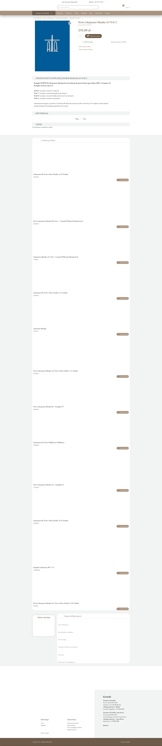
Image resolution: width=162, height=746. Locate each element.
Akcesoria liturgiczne (48, 18)
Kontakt (83, 13)
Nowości (68, 13)
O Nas (76, 13)
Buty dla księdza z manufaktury (65, 632)
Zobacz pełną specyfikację (86, 49)
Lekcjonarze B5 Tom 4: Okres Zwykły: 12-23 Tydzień (50, 174)
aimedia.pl (127, 742)
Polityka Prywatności (72, 729)
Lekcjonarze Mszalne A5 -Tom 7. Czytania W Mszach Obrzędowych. (55, 257)
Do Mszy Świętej (62, 639)
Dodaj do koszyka (94, 36)
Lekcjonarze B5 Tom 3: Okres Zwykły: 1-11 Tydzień (50, 293)
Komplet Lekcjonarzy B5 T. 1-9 (43, 567)
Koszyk (107, 13)
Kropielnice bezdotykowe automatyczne (68, 647)
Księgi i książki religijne (61, 18)
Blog (90, 13)
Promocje (60, 13)
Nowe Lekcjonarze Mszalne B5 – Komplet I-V (48, 407)
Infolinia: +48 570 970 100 (96, 2)
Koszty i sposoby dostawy (73, 723)
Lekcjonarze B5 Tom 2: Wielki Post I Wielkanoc (48, 442)
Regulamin (43, 725)
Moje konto (98, 13)
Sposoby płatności (71, 725)
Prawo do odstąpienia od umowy (74, 727)
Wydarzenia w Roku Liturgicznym (66, 662)
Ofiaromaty (61, 655)
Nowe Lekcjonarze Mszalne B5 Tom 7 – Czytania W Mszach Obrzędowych (58, 221)
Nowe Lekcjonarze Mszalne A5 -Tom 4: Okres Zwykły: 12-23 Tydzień (56, 603)
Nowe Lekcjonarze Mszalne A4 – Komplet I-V (48, 485)
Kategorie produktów (42, 13)
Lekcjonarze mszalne (74, 18)
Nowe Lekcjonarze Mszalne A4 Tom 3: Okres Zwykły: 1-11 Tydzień (55, 371)
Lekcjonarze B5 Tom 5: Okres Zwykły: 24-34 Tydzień (50, 520)
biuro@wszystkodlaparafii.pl (69, 2)
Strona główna (38, 18)
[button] (70, 23)
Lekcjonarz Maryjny (39, 328)
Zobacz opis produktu (85, 46)
